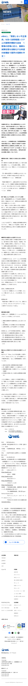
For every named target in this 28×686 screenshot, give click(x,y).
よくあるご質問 (17, 593)
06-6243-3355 (6, 663)
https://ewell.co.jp (6, 472)
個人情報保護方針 (19, 637)
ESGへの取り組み (5, 607)
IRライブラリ (17, 574)
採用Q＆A (16, 616)
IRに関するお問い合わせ (19, 596)
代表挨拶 (3, 558)
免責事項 (16, 599)
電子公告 (21, 641)
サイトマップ (14, 643)
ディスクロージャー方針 (19, 591)
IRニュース (16, 583)
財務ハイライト (17, 585)
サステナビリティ (5, 602)
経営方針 (16, 572)
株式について (17, 577)
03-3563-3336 (6, 674)
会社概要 (3, 563)
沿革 (2, 566)
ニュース (3, 569)
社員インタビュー (18, 610)
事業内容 (16, 555)
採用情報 (16, 602)
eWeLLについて (17, 605)
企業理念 (3, 560)
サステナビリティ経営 (6, 605)
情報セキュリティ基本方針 (10, 637)
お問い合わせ (4, 619)
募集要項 (16, 613)
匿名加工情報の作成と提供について (11, 641)
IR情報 (15, 569)
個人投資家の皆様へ (18, 580)
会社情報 (3, 555)
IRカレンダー (17, 588)
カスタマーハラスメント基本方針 (14, 639)
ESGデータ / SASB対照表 (7, 610)
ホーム (2, 24)
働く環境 (16, 607)
